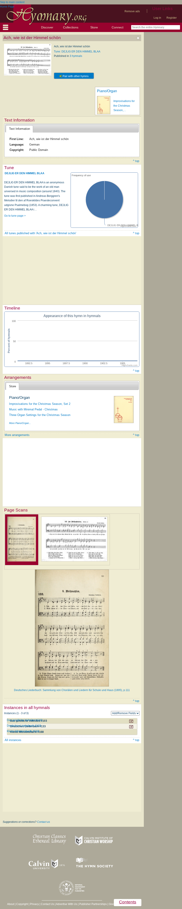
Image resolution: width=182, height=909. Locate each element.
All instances (13, 740)
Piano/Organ (107, 91)
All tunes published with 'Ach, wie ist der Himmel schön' (40, 233)
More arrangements (17, 435)
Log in (157, 17)
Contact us (43, 821)
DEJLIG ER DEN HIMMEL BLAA (24, 173)
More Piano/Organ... (20, 423)
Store (94, 27)
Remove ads (132, 11)
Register (171, 17)
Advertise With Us (66, 904)
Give (111, 904)
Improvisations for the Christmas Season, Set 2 (39, 404)
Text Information (19, 128)
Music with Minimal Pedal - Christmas (33, 409)
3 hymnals (76, 56)
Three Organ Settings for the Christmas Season (39, 415)
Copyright (22, 904)
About (10, 904)
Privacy (34, 904)
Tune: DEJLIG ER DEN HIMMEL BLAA (77, 51)
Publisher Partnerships (93, 904)
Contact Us (47, 904)
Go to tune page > (15, 215)
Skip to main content (12, 2)
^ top (136, 161)
